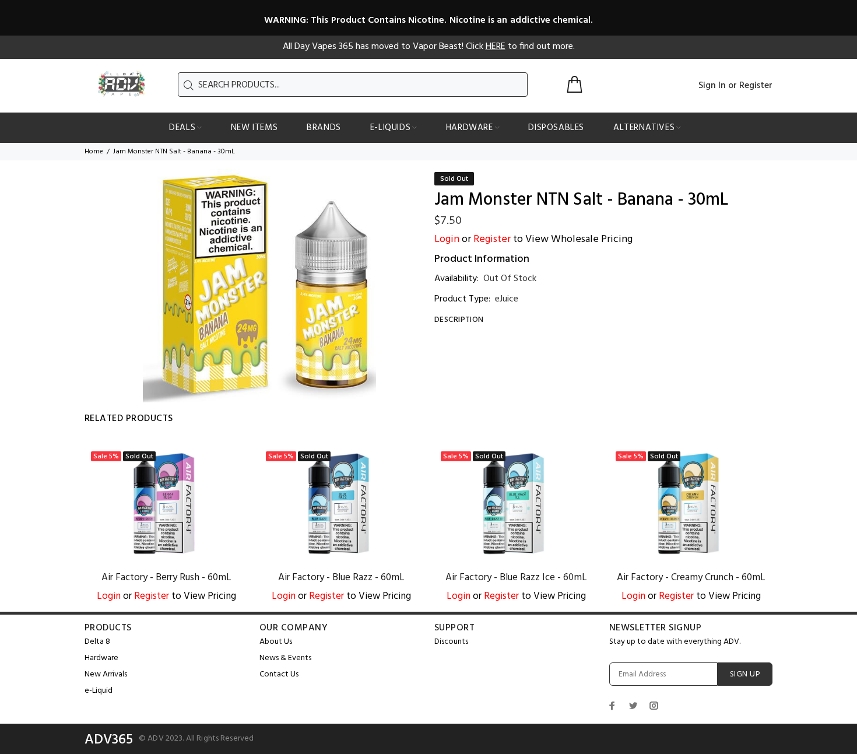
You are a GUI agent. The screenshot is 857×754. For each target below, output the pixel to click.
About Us (275, 641)
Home (94, 151)
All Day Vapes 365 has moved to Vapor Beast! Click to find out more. (429, 46)
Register (755, 85)
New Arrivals (106, 674)
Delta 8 (97, 641)
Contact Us (278, 674)
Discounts (451, 641)
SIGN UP (745, 674)
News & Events (285, 658)
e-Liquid (99, 690)
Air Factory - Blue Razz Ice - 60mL (516, 577)
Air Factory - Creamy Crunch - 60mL (691, 577)
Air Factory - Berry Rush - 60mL (166, 577)
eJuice (506, 299)
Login (446, 239)
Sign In (712, 85)
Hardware (101, 658)
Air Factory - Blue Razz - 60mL (341, 577)
